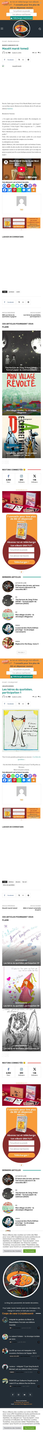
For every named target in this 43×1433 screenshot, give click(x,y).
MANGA (17, 625)
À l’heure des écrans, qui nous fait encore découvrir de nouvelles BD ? (27, 587)
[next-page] (7, 462)
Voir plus (20, 652)
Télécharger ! (21, 561)
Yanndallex (17, 1328)
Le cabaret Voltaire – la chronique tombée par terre (21, 454)
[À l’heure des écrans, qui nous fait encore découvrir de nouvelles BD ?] (8, 586)
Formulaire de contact (21, 1402)
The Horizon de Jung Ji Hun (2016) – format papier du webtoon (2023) (21, 369)
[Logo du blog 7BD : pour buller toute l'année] (21, 29)
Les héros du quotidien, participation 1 (32, 316)
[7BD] (4, 52)
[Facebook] (4, 186)
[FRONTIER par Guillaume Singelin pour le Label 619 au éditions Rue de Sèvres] (5, 1381)
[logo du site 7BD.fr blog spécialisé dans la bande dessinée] (21, 1279)
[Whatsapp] (13, 186)
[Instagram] (34, 186)
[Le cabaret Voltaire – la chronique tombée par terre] (21, 437)
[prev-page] (3, 462)
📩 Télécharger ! (18, 226)
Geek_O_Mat (20, 1372)
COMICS (12, 1372)
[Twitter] (9, 190)
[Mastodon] (30, 186)
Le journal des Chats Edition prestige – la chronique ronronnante (26, 630)
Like (8, 475)
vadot (18, 292)
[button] (21, 10)
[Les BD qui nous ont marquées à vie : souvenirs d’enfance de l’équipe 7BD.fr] (5, 1351)
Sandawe (10, 109)
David (15, 1342)
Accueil (4, 41)
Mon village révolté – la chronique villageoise (21, 411)
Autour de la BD (20, 583)
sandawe (11, 292)
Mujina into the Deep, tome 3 (26, 644)
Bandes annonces (13, 41)
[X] (26, 186)
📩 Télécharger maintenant (21, 18)
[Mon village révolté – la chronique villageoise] (21, 394)
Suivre (21, 475)
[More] (28, 60)
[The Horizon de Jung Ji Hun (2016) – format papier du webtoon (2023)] (21, 352)
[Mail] (24, 1395)
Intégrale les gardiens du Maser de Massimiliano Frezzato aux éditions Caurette (22, 1322)
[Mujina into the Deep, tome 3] (8, 643)
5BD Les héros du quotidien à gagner (9, 316)
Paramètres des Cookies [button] (12, 1428)
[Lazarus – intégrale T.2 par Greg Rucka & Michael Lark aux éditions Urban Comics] (5, 1367)
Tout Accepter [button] (29, 1428)
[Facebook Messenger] (17, 186)
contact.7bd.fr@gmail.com (23, 1404)
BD (17, 45)
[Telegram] (21, 186)
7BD (9, 52)
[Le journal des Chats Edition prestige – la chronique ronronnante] (8, 629)
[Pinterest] (9, 186)
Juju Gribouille (25, 1356)
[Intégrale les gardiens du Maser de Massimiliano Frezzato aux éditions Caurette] (5, 1320)
